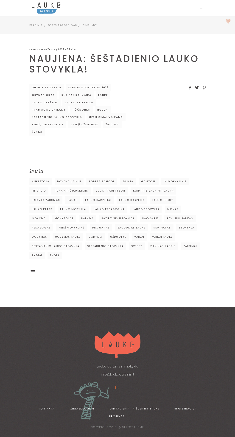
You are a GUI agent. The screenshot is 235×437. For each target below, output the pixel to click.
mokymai (39, 218)
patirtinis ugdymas (117, 218)
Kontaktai (47, 408)
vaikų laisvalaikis (48, 124)
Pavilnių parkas (180, 218)
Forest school (102, 181)
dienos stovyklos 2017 (88, 87)
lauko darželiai (98, 200)
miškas (173, 209)
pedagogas (41, 227)
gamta (128, 181)
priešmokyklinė (71, 227)
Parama (87, 218)
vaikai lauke (162, 237)
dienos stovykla (47, 87)
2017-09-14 (66, 49)
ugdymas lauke (68, 237)
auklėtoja (40, 181)
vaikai (139, 237)
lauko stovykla (79, 102)
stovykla (186, 227)
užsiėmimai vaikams (106, 117)
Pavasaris (150, 218)
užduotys (118, 237)
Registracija (185, 408)
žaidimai (113, 124)
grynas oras (43, 95)
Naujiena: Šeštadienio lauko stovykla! (114, 64)
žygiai (37, 132)
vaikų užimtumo (85, 124)
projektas (101, 227)
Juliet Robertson (110, 190)
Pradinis (35, 25)
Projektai (117, 416)
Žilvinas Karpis (163, 246)
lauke (103, 95)
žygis (54, 255)
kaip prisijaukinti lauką (153, 190)
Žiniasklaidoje (82, 408)
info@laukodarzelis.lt (117, 374)
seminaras (162, 227)
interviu (39, 190)
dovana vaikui (69, 181)
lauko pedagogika (109, 209)
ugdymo (95, 237)
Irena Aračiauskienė (71, 190)
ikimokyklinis (175, 181)
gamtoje (148, 181)
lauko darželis (45, 102)
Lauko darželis (42, 49)
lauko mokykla (73, 209)
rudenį (103, 109)
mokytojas (64, 218)
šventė (137, 246)
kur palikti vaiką (76, 95)
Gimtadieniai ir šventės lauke (135, 408)
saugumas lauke (131, 227)
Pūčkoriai (81, 109)
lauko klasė (42, 209)
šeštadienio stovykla (105, 246)
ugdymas (39, 237)
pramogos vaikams (49, 109)
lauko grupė (163, 200)
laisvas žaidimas (46, 200)
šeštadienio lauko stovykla (57, 117)
